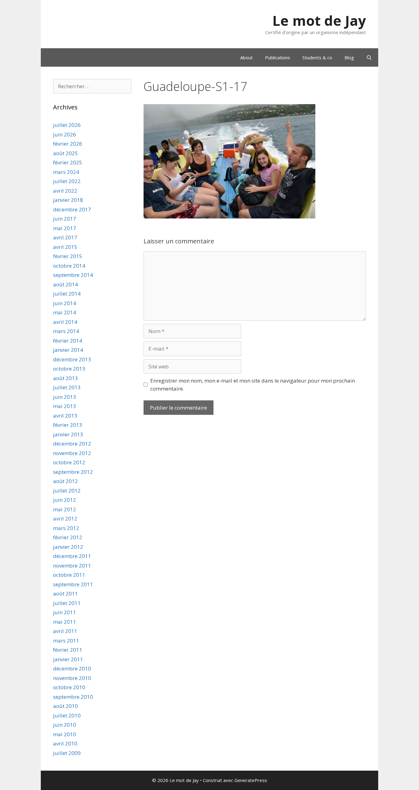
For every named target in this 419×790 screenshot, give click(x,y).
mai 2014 (64, 312)
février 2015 (67, 256)
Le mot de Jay (319, 20)
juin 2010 (64, 724)
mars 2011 (66, 640)
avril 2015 (65, 246)
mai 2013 (64, 406)
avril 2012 (65, 518)
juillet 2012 (67, 490)
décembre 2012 (72, 443)
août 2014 (65, 284)
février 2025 (67, 162)
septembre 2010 (73, 696)
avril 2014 (65, 321)
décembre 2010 (72, 668)
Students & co (317, 57)
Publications (277, 57)
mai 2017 (64, 228)
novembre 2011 (72, 565)
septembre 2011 (73, 584)
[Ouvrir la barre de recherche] (369, 57)
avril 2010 (65, 743)
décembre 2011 (72, 556)
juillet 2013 (67, 387)
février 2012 (67, 537)
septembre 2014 (73, 274)
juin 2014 (64, 303)
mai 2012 (64, 509)
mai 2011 (64, 621)
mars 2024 (66, 171)
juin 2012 (64, 499)
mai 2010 (64, 734)
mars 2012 (66, 528)
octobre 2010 (69, 687)
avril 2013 (65, 415)
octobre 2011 (69, 574)
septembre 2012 (73, 471)
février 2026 (67, 143)
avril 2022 (65, 190)
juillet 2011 (67, 603)
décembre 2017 (72, 209)
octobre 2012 (69, 462)
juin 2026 (64, 134)
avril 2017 (65, 237)
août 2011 (65, 593)
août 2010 (65, 705)
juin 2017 (64, 218)
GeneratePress (250, 780)
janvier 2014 (68, 349)
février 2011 (67, 649)
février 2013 (67, 424)
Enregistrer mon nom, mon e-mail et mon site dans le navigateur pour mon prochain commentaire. (252, 384)
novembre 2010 (72, 678)
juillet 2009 (67, 753)
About (246, 57)
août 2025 (65, 153)
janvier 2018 (68, 199)
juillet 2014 (67, 293)
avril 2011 (65, 631)
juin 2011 (64, 612)
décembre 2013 (72, 359)
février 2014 (67, 340)
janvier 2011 (68, 659)
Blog (349, 57)
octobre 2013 (69, 368)
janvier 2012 (68, 546)
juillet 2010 (67, 715)
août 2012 (65, 481)
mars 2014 (66, 331)
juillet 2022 (67, 181)
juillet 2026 (67, 124)
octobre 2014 (69, 265)
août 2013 (65, 378)
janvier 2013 (68, 434)
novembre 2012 (72, 453)
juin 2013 (64, 396)
